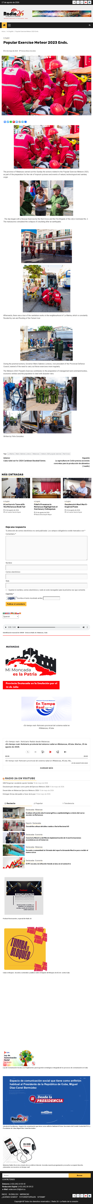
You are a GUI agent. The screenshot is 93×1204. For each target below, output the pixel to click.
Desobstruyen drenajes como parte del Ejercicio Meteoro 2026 (26, 787)
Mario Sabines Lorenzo (23, 454)
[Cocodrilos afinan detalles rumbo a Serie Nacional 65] (14, 825)
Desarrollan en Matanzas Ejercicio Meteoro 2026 (21, 790)
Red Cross (66, 454)
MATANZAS (24, 1194)
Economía (38, 835)
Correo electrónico (13, 572)
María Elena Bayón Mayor (44, 514)
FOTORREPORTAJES (27, 1197)
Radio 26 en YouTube (20, 778)
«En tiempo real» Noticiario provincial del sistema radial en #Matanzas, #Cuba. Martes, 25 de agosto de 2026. (49, 761)
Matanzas (36, 454)
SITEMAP (41, 1197)
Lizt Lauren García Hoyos (13, 512)
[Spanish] (20, 613)
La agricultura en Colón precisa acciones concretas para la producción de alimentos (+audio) (72, 462)
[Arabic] (4, 613)
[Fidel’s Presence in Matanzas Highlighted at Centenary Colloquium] (46, 488)
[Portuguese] (16, 613)
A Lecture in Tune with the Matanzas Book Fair (14, 505)
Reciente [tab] (11, 803)
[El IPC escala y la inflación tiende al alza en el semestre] (14, 862)
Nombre (9, 563)
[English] (8, 613)
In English (6, 38)
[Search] (89, 25)
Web (7, 581)
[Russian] (18, 613)
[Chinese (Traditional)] (6, 613)
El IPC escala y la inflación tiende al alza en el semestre (48, 864)
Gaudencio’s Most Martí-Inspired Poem (76, 505)
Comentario (11, 534)
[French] (10, 613)
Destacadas (30, 810)
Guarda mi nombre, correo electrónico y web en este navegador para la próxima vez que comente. (47, 590)
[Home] (4, 25)
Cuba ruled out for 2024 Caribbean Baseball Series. (24, 459)
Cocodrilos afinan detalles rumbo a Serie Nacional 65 (47, 826)
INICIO (4, 1194)
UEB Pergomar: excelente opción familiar (18, 783)
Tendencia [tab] (69, 803)
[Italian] (14, 613)
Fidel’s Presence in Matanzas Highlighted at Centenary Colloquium (46, 506)
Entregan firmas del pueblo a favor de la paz (19, 794)
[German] (12, 613)
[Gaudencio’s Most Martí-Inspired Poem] (77, 488)
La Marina (11, 454)
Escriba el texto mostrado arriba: (30, 598)
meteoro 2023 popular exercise (51, 454)
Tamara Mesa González (28, 51)
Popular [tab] (39, 803)
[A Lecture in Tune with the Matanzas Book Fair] (16, 488)
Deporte (29, 823)
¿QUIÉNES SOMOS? (10, 1197)
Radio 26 (55, 1201)
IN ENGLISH (13, 1194)
